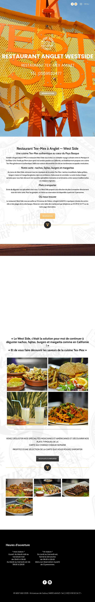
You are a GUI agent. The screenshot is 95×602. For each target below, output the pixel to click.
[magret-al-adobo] (75, 488)
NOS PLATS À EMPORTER (47, 459)
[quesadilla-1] (19, 507)
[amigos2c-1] (19, 488)
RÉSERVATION (47, 216)
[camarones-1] (47, 488)
